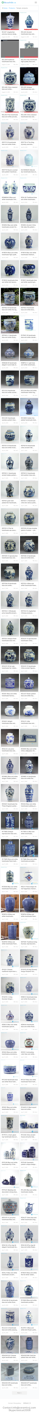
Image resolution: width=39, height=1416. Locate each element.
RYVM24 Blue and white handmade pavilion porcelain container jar (29, 1301)
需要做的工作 (27, 1403)
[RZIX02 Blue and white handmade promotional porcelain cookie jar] (10, 1041)
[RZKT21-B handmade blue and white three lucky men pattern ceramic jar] (10, 131)
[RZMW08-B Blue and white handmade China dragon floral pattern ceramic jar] (10, 186)
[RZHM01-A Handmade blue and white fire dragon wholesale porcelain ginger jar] (29, 765)
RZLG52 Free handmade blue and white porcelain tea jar (10, 116)
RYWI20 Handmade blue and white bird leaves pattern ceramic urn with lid (10, 281)
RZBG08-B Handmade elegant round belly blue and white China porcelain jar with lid (10, 364)
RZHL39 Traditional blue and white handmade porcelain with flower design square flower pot (29, 198)
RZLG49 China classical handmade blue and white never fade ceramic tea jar (28, 116)
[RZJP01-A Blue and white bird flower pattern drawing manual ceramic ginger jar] (29, 1317)
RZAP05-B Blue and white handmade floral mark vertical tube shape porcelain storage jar (10, 943)
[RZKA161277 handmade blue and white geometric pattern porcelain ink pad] (29, 1372)
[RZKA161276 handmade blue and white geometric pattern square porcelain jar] (10, 1372)
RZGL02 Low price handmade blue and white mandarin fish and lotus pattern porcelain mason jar (10, 750)
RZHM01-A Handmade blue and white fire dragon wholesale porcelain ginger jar (28, 777)
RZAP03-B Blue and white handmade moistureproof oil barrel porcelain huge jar (9, 915)
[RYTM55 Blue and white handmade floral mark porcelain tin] (10, 848)
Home (5, 8)
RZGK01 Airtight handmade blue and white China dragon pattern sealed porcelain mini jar (10, 722)
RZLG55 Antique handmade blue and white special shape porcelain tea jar (27, 88)
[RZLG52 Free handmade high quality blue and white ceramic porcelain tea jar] (29, 49)
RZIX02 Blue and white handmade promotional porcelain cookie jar (9, 1053)
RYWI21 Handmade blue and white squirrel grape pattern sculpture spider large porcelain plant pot (29, 281)
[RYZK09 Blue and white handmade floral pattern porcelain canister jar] (10, 876)
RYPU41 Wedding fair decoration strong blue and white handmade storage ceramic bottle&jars (9, 1191)
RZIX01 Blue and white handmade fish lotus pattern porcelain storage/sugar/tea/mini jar (9, 1108)
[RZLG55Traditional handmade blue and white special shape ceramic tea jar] (10, 49)
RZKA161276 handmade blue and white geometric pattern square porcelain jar (10, 1384)
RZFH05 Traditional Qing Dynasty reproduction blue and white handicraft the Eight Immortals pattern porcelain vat (29, 943)
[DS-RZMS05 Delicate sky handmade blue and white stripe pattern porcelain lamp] (29, 159)
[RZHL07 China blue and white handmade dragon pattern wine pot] (29, 1207)
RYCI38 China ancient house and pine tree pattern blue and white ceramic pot (28, 1136)
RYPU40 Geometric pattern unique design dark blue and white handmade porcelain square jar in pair (28, 1163)
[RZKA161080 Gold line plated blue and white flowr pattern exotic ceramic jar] (29, 1344)
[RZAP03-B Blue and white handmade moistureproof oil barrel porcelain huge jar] (10, 903)
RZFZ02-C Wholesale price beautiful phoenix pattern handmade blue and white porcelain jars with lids (9, 612)
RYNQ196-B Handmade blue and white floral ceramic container (10, 1301)
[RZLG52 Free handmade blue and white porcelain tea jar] (10, 104)
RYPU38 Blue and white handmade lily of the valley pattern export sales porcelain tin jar (9, 1163)
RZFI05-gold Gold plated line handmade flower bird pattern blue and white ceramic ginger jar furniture (9, 502)
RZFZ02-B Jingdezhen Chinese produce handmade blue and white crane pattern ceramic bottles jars (28, 612)
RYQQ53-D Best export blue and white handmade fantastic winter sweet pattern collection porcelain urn (28, 1108)
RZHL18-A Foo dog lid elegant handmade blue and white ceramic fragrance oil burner (9, 1246)
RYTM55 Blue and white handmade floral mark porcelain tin (10, 860)
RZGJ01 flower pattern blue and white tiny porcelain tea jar (28, 695)
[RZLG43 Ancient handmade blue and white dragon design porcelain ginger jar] (29, 21)
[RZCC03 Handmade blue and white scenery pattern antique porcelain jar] (10, 379)
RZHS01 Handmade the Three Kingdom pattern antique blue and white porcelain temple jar (9, 805)
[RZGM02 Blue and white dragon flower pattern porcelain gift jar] (10, 765)
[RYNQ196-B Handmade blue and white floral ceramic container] (10, 1289)
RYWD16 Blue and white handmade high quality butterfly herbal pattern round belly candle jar (10, 254)
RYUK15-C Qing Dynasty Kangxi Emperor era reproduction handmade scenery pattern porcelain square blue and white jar (10, 998)
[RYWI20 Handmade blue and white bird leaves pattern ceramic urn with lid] (10, 269)
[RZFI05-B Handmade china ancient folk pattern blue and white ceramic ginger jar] (29, 435)
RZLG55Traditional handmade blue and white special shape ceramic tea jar (8, 61)
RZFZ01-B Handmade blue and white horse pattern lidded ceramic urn (9, 447)
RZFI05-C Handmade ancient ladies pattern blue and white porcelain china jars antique (10, 474)
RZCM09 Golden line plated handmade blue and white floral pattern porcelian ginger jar (28, 419)
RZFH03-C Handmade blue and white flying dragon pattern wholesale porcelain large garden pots (9, 336)
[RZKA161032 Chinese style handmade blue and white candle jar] (10, 1344)
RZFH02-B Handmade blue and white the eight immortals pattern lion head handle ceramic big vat (10, 309)
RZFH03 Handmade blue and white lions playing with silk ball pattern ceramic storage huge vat (29, 309)
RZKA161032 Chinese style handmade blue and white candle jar (9, 1356)
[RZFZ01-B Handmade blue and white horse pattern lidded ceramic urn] (10, 435)
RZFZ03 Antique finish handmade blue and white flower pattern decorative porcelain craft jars (9, 640)
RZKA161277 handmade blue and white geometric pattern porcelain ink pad (29, 1384)
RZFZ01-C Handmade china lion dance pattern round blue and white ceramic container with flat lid (29, 502)
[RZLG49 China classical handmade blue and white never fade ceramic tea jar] (29, 104)
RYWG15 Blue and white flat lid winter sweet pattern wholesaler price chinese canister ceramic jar (29, 1274)
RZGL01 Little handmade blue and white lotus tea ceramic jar (28, 722)
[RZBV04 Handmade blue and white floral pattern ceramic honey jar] (29, 1014)
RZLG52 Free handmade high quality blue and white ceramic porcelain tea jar (29, 61)
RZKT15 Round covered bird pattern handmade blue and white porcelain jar (10, 171)
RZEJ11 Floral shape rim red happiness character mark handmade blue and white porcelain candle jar (29, 888)
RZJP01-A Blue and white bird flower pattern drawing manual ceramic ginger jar (29, 1329)
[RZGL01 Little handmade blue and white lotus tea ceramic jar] (29, 710)
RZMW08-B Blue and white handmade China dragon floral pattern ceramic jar (9, 198)
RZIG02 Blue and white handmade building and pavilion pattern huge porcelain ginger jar (28, 805)
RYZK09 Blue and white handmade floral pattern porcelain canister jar (10, 888)
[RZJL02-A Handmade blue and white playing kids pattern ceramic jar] (10, 1317)
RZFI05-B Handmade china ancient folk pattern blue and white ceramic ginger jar (28, 447)
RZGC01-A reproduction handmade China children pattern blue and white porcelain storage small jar (29, 640)
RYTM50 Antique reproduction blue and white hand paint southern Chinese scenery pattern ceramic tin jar (10, 833)
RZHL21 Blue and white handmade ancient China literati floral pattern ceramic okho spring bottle (9, 1274)
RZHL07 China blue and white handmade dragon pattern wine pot (29, 1219)
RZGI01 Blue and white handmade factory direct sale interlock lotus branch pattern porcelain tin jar (9, 695)
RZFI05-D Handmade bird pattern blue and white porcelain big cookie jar (28, 474)
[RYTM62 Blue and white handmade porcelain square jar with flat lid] (29, 848)
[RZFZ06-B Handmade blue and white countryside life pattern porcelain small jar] (10, 572)
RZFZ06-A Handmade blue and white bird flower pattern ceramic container (28, 557)
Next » (19, 1393)
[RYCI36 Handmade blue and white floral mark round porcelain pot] (10, 1069)
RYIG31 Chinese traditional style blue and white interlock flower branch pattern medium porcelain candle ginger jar (10, 970)
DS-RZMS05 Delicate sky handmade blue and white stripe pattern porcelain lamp (29, 171)
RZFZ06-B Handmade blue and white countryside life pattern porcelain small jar (9, 584)
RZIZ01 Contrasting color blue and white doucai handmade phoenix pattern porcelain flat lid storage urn (29, 1053)
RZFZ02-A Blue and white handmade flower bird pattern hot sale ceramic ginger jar (28, 584)
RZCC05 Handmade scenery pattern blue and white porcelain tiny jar (10, 419)
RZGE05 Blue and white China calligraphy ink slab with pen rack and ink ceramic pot (28, 750)
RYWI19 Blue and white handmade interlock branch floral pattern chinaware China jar (28, 254)
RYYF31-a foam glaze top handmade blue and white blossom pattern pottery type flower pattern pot (10, 1136)
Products (12, 8)
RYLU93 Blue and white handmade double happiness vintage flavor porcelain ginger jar (29, 1191)
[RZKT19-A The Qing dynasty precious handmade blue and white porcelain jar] (29, 131)
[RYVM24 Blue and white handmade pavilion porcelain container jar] (29, 1289)
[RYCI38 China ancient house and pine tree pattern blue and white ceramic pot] (29, 1124)
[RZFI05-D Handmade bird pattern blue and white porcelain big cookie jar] (29, 462)
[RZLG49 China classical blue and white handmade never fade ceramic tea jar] (10, 76)
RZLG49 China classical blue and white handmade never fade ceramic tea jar (9, 88)
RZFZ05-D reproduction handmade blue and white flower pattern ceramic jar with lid (10, 557)
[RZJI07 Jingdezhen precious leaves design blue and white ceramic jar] (10, 21)
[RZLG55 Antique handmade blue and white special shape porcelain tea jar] (29, 76)
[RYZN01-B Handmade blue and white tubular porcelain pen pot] (29, 324)
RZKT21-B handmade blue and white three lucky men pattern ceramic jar (9, 143)
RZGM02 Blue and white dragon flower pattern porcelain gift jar (10, 777)
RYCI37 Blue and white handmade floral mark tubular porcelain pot (28, 1081)
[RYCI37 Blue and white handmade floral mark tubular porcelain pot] (29, 1069)
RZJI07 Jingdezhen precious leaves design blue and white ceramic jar (9, 33)
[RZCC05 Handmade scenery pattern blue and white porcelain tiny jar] (10, 407)
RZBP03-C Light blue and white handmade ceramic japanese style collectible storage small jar (29, 364)
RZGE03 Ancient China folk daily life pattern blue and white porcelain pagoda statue (29, 226)
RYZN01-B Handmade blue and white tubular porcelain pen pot (28, 336)
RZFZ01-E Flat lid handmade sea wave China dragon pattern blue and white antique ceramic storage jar (9, 529)
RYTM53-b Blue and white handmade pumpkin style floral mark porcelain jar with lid (28, 833)
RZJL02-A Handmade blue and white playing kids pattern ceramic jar (9, 1329)
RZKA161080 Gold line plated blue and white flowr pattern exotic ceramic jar (28, 1356)
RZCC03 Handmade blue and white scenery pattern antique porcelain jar (9, 391)
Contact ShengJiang (14, 1403)
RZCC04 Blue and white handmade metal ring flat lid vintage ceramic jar (29, 391)
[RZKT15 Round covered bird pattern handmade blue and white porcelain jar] (10, 159)
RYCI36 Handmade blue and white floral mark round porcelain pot (10, 1081)
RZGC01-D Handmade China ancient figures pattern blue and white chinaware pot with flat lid (28, 667)
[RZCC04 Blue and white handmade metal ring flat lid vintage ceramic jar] (29, 379)
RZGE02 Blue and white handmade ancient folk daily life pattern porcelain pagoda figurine (9, 226)
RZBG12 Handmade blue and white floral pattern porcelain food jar (29, 998)
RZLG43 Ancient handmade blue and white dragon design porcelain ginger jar (27, 33)
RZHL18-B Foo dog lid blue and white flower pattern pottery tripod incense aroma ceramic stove (28, 1246)
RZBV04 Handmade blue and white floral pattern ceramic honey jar (28, 1026)
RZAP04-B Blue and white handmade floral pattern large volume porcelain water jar (28, 915)
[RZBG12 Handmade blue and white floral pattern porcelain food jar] (29, 986)
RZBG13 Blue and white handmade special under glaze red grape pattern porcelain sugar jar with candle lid (9, 1026)
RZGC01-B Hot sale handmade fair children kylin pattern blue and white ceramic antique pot (9, 667)
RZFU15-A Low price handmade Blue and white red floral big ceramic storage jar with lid (10, 1219)
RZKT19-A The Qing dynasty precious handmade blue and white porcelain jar (27, 143)
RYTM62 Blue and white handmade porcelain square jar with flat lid (29, 860)
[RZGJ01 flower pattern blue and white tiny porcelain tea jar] (29, 683)
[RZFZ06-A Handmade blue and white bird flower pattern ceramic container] (29, 545)
